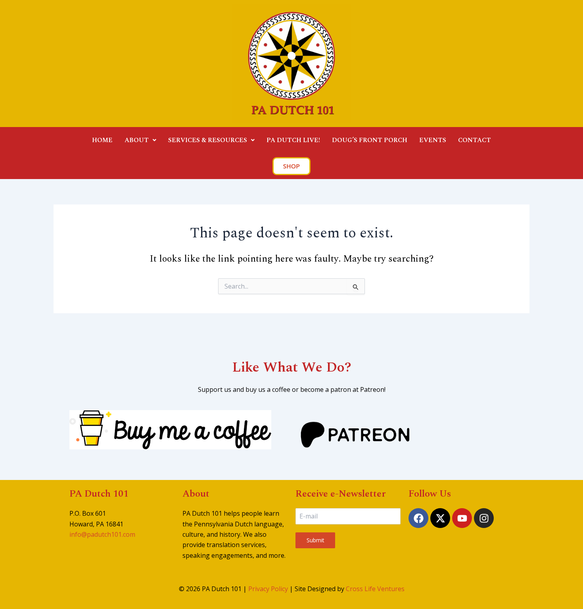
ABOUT (137, 140)
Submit (315, 540)
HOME (102, 140)
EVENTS (432, 140)
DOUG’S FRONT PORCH (369, 140)
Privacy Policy (268, 588)
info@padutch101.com (102, 534)
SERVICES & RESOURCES (207, 140)
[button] (140, 140)
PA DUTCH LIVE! (293, 140)
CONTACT (474, 140)
